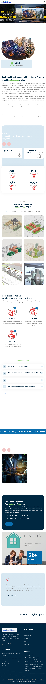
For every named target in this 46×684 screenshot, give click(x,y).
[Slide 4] (26, 21)
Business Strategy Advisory (8, 151)
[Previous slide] (4, 144)
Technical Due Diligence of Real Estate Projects (11, 654)
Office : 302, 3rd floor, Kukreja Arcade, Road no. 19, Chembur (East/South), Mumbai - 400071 (33, 659)
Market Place (27, 647)
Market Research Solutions (31, 151)
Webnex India (15, 681)
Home (25, 632)
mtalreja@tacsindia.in (30, 655)
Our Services (27, 638)
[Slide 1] (20, 21)
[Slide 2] (22, 21)
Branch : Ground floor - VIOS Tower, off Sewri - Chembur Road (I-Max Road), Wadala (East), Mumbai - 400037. (34, 667)
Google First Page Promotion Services (27, 681)
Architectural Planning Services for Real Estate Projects (11, 664)
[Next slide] (9, 144)
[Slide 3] (24, 21)
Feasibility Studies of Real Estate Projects (11, 658)
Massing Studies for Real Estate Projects (11, 661)
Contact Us (26, 644)
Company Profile (27, 635)
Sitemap (25, 641)
